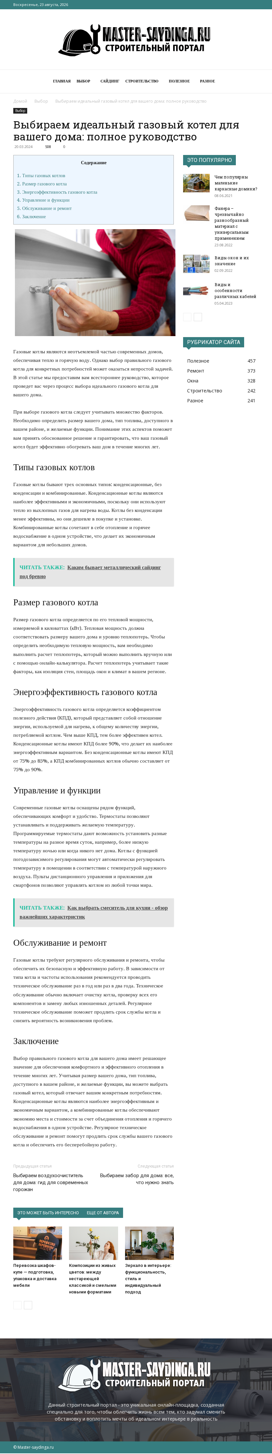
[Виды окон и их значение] (196, 264)
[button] (251, 81)
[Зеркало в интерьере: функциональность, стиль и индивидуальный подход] (149, 1243)
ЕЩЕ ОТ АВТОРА (103, 1212)
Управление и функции (43, 200)
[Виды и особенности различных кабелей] (196, 290)
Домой (20, 101)
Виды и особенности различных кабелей (235, 290)
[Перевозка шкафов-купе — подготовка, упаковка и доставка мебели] (37, 1243)
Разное (207, 81)
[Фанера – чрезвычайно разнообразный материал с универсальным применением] (196, 214)
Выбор (83, 81)
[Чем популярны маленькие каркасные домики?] (196, 183)
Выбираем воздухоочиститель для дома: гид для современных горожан (50, 1182)
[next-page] (28, 1305)
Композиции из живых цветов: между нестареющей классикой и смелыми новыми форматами (92, 1278)
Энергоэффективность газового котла (57, 192)
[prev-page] (17, 1305)
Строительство (142, 81)
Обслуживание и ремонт (44, 208)
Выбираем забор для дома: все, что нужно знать (137, 1179)
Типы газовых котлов (41, 175)
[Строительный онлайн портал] (136, 40)
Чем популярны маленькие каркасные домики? (236, 182)
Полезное (179, 81)
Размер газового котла (42, 183)
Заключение (31, 216)
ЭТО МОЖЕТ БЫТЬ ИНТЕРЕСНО (48, 1212)
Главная (62, 81)
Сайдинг (110, 81)
